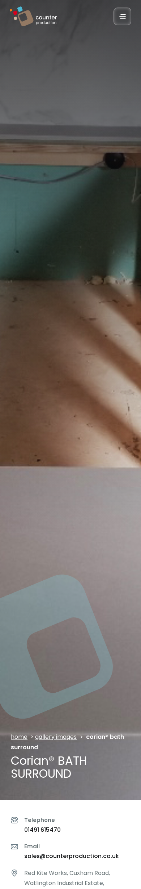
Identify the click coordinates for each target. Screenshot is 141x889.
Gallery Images (56, 737)
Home (19, 737)
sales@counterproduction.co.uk (71, 856)
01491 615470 (42, 830)
